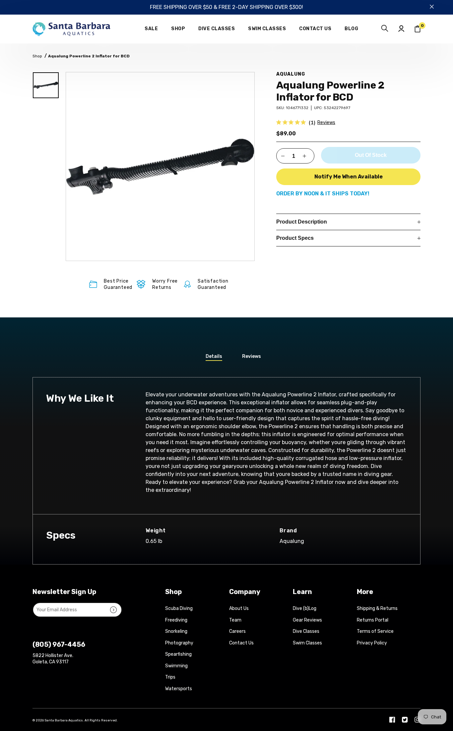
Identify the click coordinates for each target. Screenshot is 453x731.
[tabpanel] (160, 166)
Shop (37, 56)
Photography (179, 643)
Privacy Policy (372, 643)
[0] (418, 29)
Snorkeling (176, 631)
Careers (237, 631)
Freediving (176, 620)
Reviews (326, 122)
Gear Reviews (307, 620)
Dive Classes (306, 631)
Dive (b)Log (304, 608)
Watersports (178, 689)
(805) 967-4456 (58, 644)
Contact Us (241, 643)
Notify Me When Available (348, 176)
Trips (170, 677)
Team (235, 620)
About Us (239, 608)
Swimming (176, 666)
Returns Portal (372, 620)
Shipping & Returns (377, 608)
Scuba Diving (179, 608)
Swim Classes (307, 643)
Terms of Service (375, 631)
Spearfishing (178, 654)
